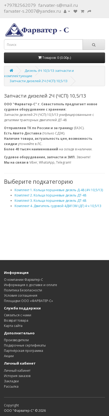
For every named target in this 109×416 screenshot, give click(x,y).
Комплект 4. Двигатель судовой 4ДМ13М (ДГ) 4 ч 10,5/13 (58, 206)
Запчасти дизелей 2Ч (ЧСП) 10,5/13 (38, 80)
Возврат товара (16, 320)
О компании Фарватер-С (23, 279)
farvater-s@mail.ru (58, 5)
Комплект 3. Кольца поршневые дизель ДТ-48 (50, 200)
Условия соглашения (20, 295)
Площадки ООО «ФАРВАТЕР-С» (28, 301)
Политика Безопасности (23, 290)
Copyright (11, 405)
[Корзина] (82, 11)
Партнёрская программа (23, 350)
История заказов (17, 376)
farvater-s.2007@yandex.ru (32, 11)
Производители (16, 340)
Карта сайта (13, 325)
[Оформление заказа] (89, 11)
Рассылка (11, 386)
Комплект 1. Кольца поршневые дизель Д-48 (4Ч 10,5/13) (59, 190)
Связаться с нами (17, 315)
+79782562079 (20, 5)
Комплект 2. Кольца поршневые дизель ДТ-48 (50, 195)
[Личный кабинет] (67, 11)
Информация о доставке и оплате (30, 285)
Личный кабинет (17, 370)
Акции (9, 356)
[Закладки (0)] (75, 11)
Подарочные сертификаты (25, 345)
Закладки (11, 381)
